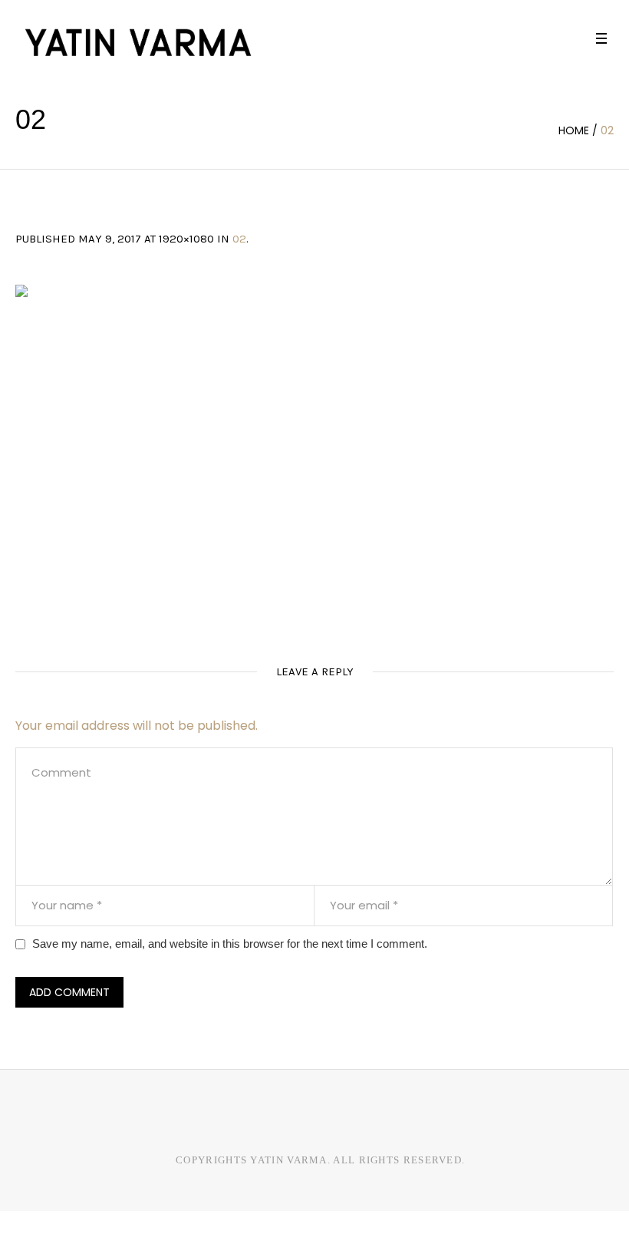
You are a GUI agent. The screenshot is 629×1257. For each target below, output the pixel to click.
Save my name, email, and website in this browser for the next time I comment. (229, 943)
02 (239, 239)
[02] (314, 453)
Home (573, 130)
